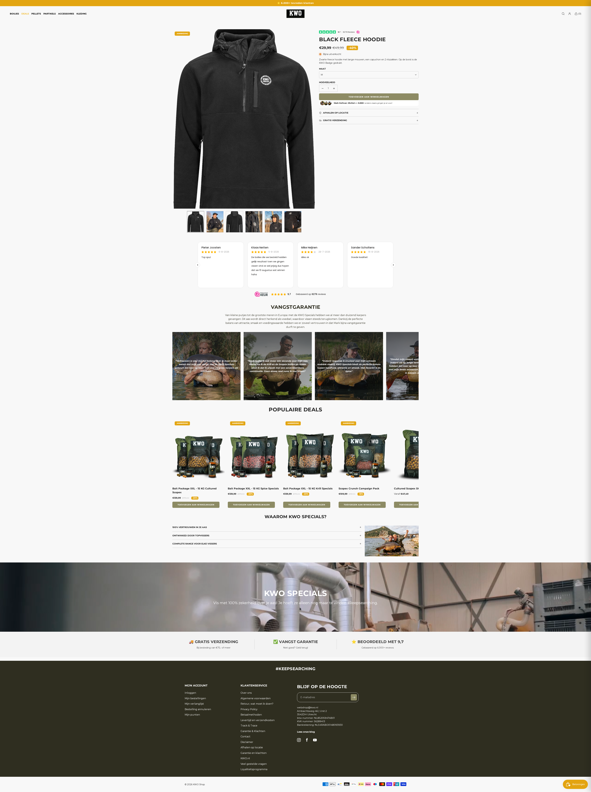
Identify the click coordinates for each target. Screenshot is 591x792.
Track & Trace (249, 725)
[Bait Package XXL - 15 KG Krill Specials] (309, 451)
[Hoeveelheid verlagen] (322, 88)
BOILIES (14, 13)
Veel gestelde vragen (254, 764)
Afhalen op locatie (252, 747)
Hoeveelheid (327, 82)
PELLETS (36, 13)
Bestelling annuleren (198, 709)
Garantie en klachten (254, 753)
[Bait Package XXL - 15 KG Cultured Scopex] (198, 451)
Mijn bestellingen (195, 698)
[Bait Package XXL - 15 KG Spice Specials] (254, 451)
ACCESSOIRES (66, 13)
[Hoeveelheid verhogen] (334, 88)
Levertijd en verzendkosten (258, 720)
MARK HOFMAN (206, 377)
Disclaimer (247, 742)
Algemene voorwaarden (256, 698)
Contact (245, 736)
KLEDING (81, 13)
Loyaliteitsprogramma (254, 769)
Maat (322, 68)
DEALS (25, 13)
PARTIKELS (49, 13)
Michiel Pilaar (277, 377)
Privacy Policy (249, 709)
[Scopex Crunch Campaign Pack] (365, 451)
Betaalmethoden (251, 715)
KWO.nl (245, 758)
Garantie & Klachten (253, 731)
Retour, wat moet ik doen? (257, 704)
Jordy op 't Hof (349, 377)
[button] (174, 118)
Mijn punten (192, 715)
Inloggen (190, 693)
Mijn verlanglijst (194, 704)
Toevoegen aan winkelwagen (196, 505)
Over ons (246, 693)
